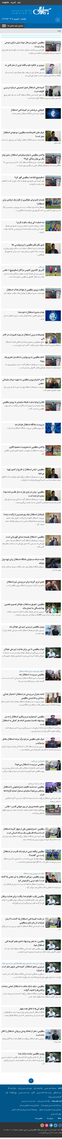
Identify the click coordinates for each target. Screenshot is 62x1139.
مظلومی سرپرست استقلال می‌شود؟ (29, 764)
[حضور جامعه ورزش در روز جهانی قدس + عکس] (53, 810)
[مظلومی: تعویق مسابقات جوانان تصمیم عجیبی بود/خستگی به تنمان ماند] (53, 607)
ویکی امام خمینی (56, 1114)
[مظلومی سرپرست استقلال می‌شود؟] (53, 765)
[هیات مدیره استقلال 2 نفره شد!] (53, 315)
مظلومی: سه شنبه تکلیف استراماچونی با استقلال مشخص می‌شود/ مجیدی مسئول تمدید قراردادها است (23, 791)
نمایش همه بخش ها (15, 26)
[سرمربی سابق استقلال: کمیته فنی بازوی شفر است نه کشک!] (53, 967)
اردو (19, 2)
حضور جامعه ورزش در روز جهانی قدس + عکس (24, 806)
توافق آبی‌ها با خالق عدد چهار (31, 1009)
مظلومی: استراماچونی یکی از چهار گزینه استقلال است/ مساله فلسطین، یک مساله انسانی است (23, 831)
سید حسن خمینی (23, 1092)
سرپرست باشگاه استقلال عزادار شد (29, 424)
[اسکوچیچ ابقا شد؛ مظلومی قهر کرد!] (53, 181)
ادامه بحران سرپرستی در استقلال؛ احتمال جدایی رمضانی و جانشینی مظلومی (23, 696)
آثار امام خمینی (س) (55, 1096)
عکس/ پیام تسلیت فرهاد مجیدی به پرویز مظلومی (23, 402)
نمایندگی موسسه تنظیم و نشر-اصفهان (50, 1109)
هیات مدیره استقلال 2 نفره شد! (31, 312)
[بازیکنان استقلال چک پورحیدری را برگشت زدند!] (53, 518)
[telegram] (51, 1125)
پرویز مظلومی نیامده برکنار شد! (31, 1054)
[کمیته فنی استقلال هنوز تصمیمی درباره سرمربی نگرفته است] (53, 91)
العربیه (13, 2)
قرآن (6, 1092)
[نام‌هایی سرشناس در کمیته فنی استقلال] (53, 113)
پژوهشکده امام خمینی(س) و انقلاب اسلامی (24, 1109)
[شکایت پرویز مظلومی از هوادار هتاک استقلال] (53, 293)
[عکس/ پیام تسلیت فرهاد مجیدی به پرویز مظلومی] (53, 405)
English (5, 2)
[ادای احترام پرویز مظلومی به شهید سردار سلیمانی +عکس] (53, 383)
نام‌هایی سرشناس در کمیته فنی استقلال (27, 110)
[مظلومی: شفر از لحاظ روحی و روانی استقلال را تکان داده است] (53, 1034)
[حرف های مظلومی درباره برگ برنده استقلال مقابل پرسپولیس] (53, 742)
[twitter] (55, 1125)
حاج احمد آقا (12, 1088)
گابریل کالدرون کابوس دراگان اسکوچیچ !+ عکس (23, 270)
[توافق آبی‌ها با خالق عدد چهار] (53, 1012)
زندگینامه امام (38, 1088)
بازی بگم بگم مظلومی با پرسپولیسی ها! (28, 245)
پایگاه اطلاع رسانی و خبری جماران (29, 1129)
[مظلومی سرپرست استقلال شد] (53, 675)
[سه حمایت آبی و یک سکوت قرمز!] (53, 226)
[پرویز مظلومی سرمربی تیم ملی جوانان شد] (53, 630)
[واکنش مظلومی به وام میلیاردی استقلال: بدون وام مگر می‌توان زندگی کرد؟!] (53, 158)
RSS (59, 1118)
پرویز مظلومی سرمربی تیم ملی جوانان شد (26, 627)
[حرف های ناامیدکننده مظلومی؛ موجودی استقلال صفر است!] (53, 136)
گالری (33, 1092)
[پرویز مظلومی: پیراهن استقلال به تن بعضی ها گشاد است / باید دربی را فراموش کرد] (53, 877)
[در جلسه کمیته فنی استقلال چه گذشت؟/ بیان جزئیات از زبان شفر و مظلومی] (53, 922)
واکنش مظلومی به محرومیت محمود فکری (26, 447)
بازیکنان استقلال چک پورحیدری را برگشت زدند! (23, 514)
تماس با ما (38, 1118)
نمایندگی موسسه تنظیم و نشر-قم (29, 1105)
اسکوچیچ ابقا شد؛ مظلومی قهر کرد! (29, 177)
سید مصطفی (57, 1092)
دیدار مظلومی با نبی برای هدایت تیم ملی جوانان (24, 649)
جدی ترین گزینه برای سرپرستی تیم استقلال (25, 582)
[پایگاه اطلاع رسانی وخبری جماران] (31, 10)
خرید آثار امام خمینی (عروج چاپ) (51, 1105)
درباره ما (50, 1118)
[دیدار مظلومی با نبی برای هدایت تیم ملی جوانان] (53, 652)
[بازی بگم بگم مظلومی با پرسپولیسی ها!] (53, 248)
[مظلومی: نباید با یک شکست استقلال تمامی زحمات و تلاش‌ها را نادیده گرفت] (53, 989)
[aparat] (47, 1125)
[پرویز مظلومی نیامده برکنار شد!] (53, 1057)
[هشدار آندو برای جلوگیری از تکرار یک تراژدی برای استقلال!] (53, 203)
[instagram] (42, 1125)
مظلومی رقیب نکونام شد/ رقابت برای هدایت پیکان (22, 896)
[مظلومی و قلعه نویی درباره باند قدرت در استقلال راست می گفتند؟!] (53, 855)
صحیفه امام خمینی (50, 1088)
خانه (59, 31)
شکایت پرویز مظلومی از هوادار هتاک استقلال (25, 290)
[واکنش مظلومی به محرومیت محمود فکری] (53, 450)
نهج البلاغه (13, 1092)
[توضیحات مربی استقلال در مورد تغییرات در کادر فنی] (53, 338)
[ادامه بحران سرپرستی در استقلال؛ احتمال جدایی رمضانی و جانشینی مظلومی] (53, 697)
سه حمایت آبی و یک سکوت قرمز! (30, 222)
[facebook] (60, 1125)
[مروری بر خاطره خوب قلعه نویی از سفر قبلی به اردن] (53, 68)
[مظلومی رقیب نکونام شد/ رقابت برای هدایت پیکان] (53, 900)
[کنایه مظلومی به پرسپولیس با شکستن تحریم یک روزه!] (53, 360)
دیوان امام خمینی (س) (25, 1088)
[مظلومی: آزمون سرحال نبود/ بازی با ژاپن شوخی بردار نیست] (53, 46)
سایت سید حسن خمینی (28, 1101)
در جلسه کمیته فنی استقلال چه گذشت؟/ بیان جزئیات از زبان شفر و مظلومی (24, 921)
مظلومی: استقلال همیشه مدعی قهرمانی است (25, 537)
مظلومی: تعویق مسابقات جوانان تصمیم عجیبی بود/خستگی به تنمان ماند (24, 606)
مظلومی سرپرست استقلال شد (31, 674)
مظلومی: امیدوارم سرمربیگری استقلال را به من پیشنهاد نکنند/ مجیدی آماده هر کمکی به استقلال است (23, 720)
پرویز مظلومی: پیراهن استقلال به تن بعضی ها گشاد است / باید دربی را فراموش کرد (22, 879)
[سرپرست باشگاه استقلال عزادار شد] (53, 428)
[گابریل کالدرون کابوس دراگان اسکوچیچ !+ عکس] (53, 270)
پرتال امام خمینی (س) (43, 1101)
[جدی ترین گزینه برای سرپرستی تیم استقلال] (53, 585)
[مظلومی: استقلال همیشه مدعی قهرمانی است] (53, 540)
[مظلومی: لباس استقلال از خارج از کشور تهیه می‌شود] (53, 473)
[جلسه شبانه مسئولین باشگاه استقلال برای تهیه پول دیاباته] (53, 563)
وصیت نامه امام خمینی (44, 1092)
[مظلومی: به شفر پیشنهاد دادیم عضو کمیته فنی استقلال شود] (53, 945)
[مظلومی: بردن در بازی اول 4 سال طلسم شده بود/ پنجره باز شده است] (53, 495)
